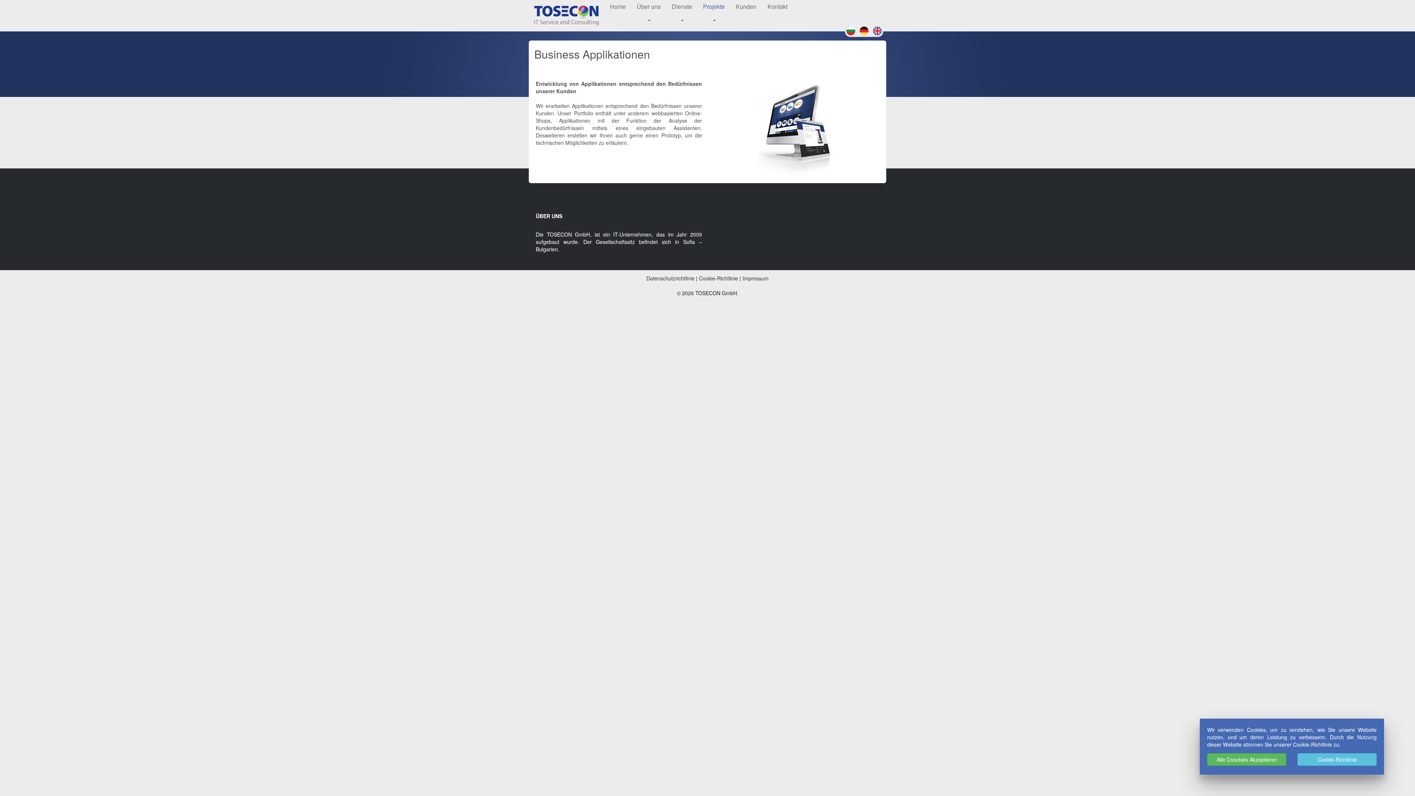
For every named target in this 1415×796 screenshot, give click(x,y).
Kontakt (777, 6)
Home (618, 6)
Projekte (714, 6)
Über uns (649, 6)
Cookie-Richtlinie (1337, 759)
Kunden (746, 6)
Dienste (682, 6)
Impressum (756, 278)
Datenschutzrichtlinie (670, 278)
